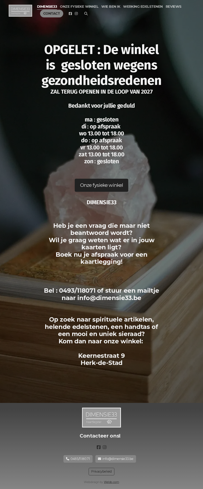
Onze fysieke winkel (101, 185)
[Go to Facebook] (70, 14)
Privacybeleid (101, 471)
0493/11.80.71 (80, 459)
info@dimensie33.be (117, 459)
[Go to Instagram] (76, 14)
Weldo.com (111, 482)
